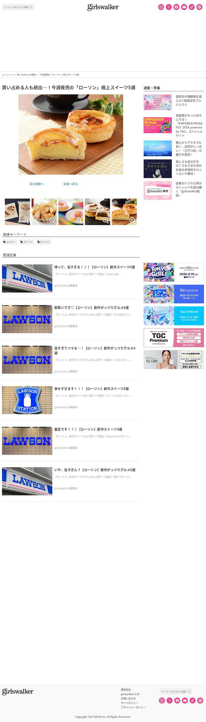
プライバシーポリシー (133, 707)
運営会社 (126, 689)
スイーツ (27, 241)
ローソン (44, 241)
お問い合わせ (128, 698)
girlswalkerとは (130, 694)
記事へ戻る (71, 184)
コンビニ (10, 241)
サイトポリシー (129, 703)
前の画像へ (37, 184)
